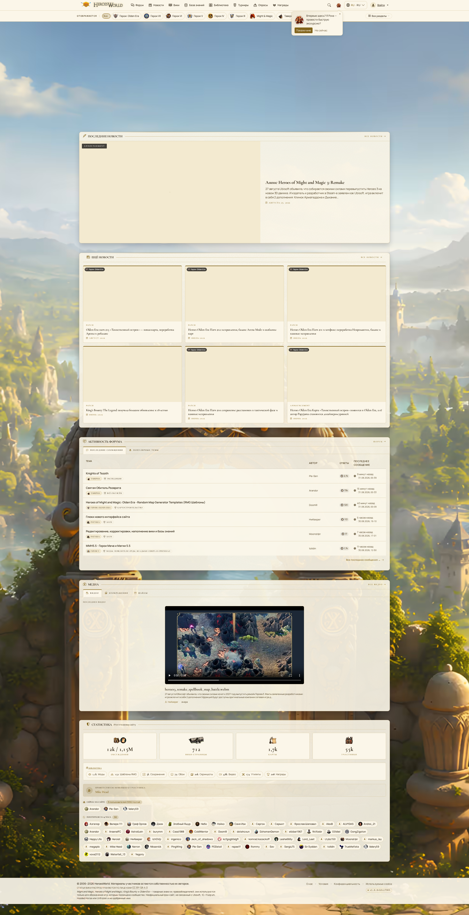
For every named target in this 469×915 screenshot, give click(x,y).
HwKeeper (315, 519)
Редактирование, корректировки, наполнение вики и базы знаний (130, 531)
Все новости (374, 136)
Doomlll (313, 505)
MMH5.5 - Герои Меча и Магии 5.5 (108, 546)
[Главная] (101, 5)
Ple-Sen (313, 476)
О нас (309, 883)
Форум (378, 441)
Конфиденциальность (347, 883)
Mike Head (102, 792)
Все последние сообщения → (363, 560)
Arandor (313, 490)
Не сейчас (321, 30)
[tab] (104, 450)
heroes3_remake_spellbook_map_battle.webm (197, 689)
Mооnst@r (315, 534)
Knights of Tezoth (97, 473)
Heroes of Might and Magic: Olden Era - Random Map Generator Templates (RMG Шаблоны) (145, 502)
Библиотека (95, 768)
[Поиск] (329, 5)
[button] (379, 5)
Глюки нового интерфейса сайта (108, 517)
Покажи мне (303, 30)
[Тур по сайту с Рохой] (339, 5)
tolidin (312, 548)
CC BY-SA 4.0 (140, 887)
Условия (323, 883)
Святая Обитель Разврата (103, 488)
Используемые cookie (379, 883)
